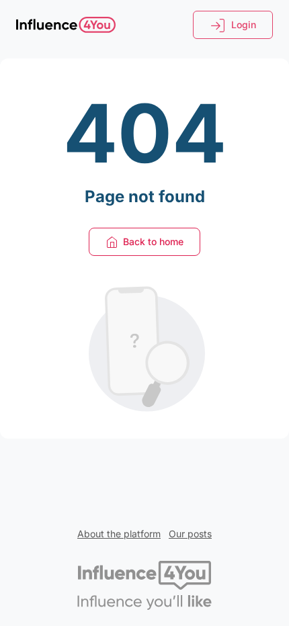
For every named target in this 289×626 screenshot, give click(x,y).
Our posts (190, 533)
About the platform (119, 533)
